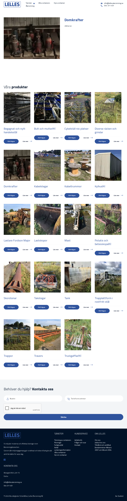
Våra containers (44, 3)
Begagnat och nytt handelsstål (14, 130)
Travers (38, 356)
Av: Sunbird (119, 496)
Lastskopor (40, 240)
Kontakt (77, 445)
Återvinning (30, 6)
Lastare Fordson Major (17, 240)
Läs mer (25, 141)
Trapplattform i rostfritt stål (104, 300)
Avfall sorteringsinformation (62, 448)
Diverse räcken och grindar (105, 130)
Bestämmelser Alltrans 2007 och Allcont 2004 (103, 448)
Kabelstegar (41, 186)
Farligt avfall (58, 445)
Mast (67, 240)
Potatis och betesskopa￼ (103, 242)
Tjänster (29, 3)
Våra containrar (60, 452)
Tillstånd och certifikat (103, 445)
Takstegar (40, 298)
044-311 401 (109, 5)
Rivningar (57, 442)
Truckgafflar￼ (72, 356)
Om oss (97, 440)
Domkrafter (10, 186)
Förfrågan (11, 141)
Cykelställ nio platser (76, 129)
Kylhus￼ (100, 186)
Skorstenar (10, 298)
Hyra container (59, 3)
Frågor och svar (80, 442)
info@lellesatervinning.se (113, 3)
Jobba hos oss (100, 442)
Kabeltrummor (73, 186)
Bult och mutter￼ (44, 129)
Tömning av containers (62, 440)
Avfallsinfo (78, 440)
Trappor (8, 356)
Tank (67, 298)
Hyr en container (60, 455)
